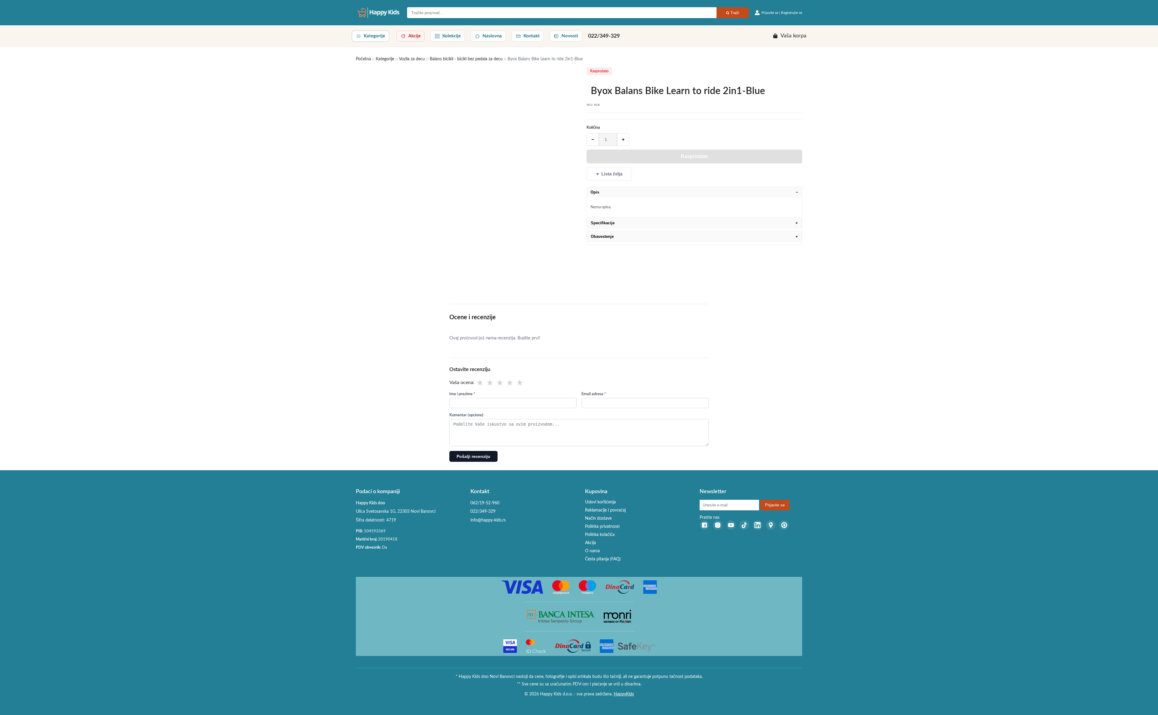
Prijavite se (775, 505)
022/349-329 (604, 36)
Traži (734, 13)
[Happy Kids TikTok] (744, 525)
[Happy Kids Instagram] (718, 525)
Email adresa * (593, 394)
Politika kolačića (600, 535)
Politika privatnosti (602, 526)
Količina (593, 128)
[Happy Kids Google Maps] (771, 525)
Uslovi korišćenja (600, 502)
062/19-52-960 (484, 503)
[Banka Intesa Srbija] (561, 616)
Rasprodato (694, 156)
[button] (370, 36)
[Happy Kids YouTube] (731, 525)
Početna (363, 59)
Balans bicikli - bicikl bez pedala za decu (466, 59)
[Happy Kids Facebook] (704, 525)
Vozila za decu (412, 59)
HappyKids (624, 694)
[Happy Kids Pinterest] (784, 525)
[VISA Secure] (510, 646)
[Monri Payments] (617, 616)
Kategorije (385, 59)
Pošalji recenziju (473, 456)
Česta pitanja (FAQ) (603, 559)
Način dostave (598, 518)
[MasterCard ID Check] (536, 646)
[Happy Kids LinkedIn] (757, 525)
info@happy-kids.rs (488, 520)
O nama (592, 551)
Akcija (590, 543)
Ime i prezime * (462, 394)
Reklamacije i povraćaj (605, 510)
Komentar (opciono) (466, 415)
